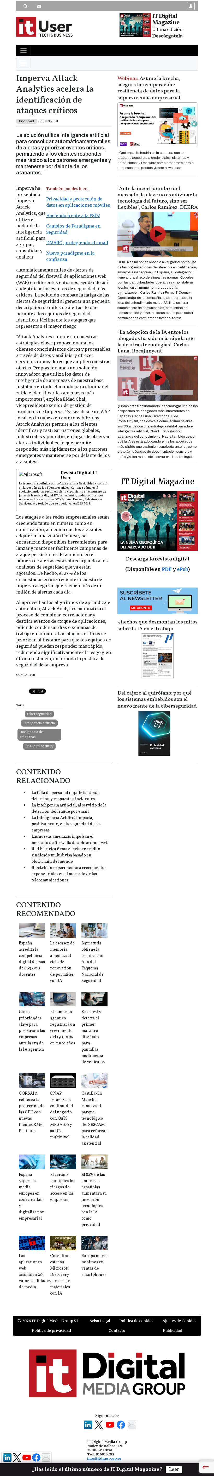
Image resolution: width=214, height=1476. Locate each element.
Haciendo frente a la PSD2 (73, 215)
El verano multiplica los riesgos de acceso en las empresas (62, 1187)
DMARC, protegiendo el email (77, 242)
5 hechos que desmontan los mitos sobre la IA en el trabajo (157, 626)
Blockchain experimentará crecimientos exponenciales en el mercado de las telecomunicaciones (69, 874)
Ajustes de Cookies (179, 1321)
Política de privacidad (51, 1330)
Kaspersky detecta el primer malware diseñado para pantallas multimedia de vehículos (93, 1037)
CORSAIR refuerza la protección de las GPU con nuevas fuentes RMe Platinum (31, 1112)
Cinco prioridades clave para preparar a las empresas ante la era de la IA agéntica (32, 1030)
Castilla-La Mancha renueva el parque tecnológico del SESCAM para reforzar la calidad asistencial (94, 1118)
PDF (167, 569)
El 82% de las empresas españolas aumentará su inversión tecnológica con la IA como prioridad (94, 1200)
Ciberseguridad (39, 714)
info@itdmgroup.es (104, 1458)
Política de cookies (136, 1321)
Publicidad (172, 1330)
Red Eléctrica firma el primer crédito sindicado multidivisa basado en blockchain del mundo (66, 855)
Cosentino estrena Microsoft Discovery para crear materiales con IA (60, 1274)
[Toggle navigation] (23, 50)
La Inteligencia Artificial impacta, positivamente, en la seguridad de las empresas (66, 824)
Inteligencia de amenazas (31, 734)
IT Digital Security (39, 746)
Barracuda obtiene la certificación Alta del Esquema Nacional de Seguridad (93, 962)
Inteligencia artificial (39, 723)
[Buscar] (25, 6)
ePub (182, 569)
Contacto (117, 1330)
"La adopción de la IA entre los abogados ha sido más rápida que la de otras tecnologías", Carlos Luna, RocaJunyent (156, 342)
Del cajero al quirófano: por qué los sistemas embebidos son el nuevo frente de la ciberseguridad (157, 700)
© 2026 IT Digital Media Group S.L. (49, 1321)
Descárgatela (167, 36)
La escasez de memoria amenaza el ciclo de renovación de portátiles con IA (62, 962)
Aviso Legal (100, 1321)
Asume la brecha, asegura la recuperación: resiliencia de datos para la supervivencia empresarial (148, 88)
